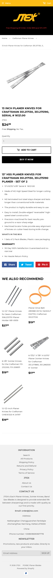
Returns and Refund (26, 466)
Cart (48, 3)
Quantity (6, 136)
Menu (8, 3)
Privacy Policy (26, 469)
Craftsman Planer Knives (23, 38)
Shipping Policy (26, 462)
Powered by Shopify (25, 568)
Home (4, 38)
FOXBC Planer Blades (32, 565)
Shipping (11, 129)
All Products (27, 458)
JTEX (18, 565)
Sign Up (45, 553)
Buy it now (26, 159)
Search (26, 455)
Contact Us (26, 486)
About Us (26, 483)
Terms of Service (26, 473)
